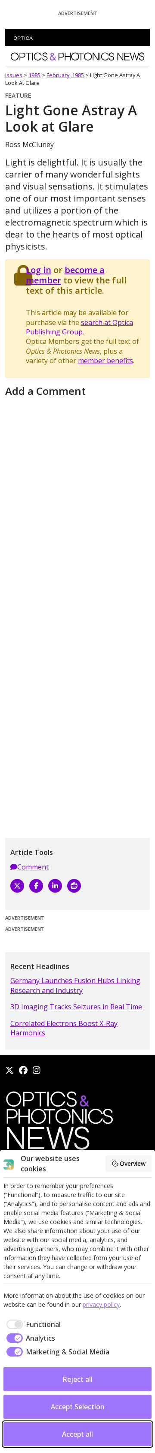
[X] (17, 886)
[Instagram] (36, 1070)
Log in (38, 270)
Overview (133, 1163)
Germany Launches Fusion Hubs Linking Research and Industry (75, 985)
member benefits (105, 360)
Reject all (77, 1379)
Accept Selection (78, 1406)
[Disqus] (77, 507)
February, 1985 (65, 75)
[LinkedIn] (55, 886)
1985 (34, 75)
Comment (33, 867)
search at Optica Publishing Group (79, 327)
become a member (65, 275)
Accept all (77, 1434)
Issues (13, 75)
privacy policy (101, 1304)
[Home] (59, 1123)
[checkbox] (32, 1324)
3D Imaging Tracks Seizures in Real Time (76, 1006)
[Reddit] (74, 886)
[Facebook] (36, 886)
